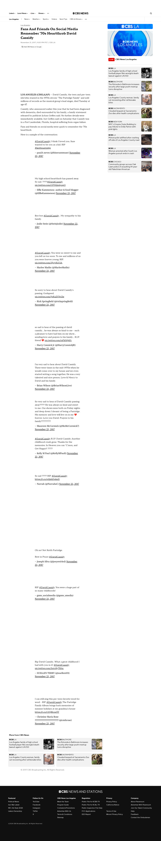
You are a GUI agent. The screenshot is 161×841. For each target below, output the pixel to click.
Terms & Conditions (64, 814)
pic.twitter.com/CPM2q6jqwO (50, 185)
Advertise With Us (64, 811)
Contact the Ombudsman (140, 817)
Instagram (36, 808)
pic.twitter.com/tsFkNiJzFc (58, 340)
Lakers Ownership (15, 811)
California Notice (112, 805)
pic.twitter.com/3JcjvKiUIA (48, 262)
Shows (41, 13)
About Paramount (137, 802)
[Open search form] (151, 13)
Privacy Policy (111, 802)
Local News (22, 13)
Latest (11, 13)
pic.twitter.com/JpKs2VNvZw (49, 296)
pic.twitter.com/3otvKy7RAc (49, 668)
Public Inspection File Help (92, 808)
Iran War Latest (13, 805)
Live (32, 13)
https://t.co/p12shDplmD (47, 479)
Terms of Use (111, 811)
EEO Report (86, 814)
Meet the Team (63, 802)
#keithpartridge (43, 148)
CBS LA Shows (75, 19)
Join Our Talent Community (141, 808)
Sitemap (60, 817)
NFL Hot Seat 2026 (15, 808)
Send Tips (63, 19)
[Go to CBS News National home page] (80, 13)
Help (132, 811)
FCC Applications (88, 811)
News (26, 19)
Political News (13, 802)
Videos (54, 19)
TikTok (35, 811)
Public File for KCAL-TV (91, 805)
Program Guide (63, 805)
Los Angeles (14, 19)
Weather (36, 19)
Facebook (36, 805)
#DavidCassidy (42, 141)
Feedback (134, 814)
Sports (45, 19)
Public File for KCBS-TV (91, 802)
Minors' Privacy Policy (114, 814)
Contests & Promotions (66, 808)
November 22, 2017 (66, 193)
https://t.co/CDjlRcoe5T (47, 712)
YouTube (36, 802)
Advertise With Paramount (141, 805)
